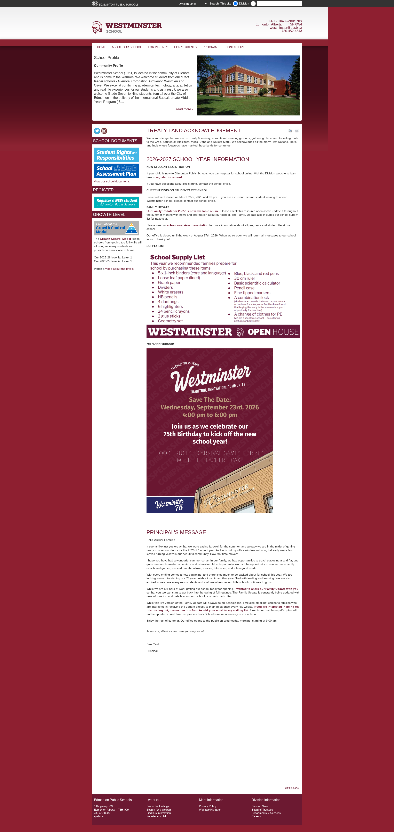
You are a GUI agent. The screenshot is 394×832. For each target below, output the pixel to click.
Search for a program (159, 809)
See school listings (158, 806)
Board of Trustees (262, 809)
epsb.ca (98, 816)
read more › (184, 109)
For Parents (158, 47)
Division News (260, 806)
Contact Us (235, 47)
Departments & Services (266, 813)
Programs (211, 47)
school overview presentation (187, 225)
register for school (169, 177)
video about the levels (119, 268)
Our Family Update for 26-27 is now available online (183, 211)
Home (101, 47)
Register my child (157, 816)
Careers (256, 816)
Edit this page (292, 788)
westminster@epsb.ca (286, 27)
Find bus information (159, 813)
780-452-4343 (292, 31)
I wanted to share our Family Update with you (266, 588)
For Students (185, 47)
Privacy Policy (207, 806)
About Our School (127, 47)
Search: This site (220, 3)
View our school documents (112, 181)
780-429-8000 (102, 813)
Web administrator (210, 809)
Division (244, 3)
